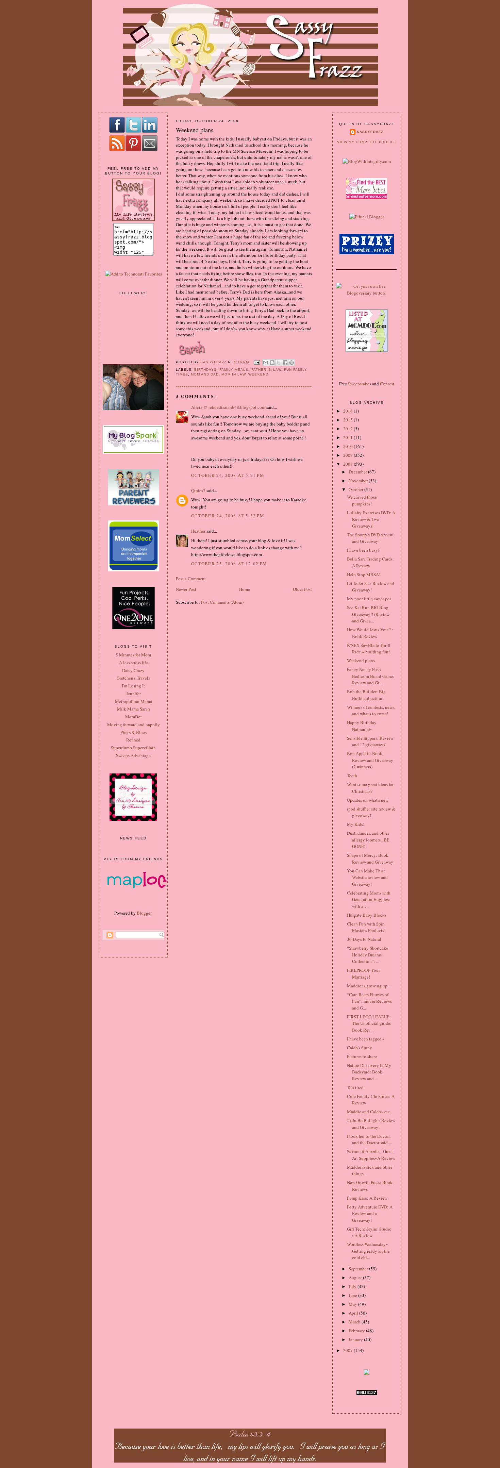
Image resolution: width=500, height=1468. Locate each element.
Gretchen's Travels (133, 678)
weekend (258, 374)
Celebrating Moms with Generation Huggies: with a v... (368, 899)
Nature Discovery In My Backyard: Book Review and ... (369, 1072)
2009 (348, 455)
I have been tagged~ (365, 1039)
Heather (198, 531)
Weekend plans (361, 660)
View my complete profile (366, 142)
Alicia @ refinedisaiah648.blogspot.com (228, 407)
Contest (387, 384)
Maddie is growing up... (368, 986)
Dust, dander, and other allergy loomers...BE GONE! (368, 839)
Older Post (302, 589)
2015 (348, 420)
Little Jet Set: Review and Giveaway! (370, 586)
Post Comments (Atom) (222, 602)
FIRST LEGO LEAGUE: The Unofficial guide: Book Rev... (369, 1023)
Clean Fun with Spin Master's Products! (366, 927)
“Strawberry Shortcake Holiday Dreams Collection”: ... (367, 954)
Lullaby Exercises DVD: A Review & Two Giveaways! (371, 519)
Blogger (144, 913)
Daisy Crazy (133, 670)
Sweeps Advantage (133, 755)
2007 (348, 1350)
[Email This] (265, 362)
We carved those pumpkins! (362, 500)
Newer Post (186, 589)
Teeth (352, 775)
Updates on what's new (367, 800)
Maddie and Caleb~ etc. (369, 1111)
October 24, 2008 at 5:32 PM (227, 516)
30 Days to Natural (364, 939)
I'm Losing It (133, 686)
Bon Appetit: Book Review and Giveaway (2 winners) (370, 760)
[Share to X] (278, 362)
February (357, 1331)
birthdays (205, 369)
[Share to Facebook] (285, 362)
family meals (233, 369)
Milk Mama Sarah (133, 709)
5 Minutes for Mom (133, 655)
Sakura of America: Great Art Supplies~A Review (371, 1154)
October (356, 489)
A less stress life (133, 663)
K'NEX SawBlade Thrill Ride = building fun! (368, 648)
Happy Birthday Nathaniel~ (362, 725)
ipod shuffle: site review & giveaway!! (371, 812)
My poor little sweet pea (369, 599)
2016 (348, 411)
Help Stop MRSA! (363, 574)
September (359, 1269)
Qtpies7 (198, 490)
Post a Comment (191, 578)
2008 (348, 464)
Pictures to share (362, 1056)
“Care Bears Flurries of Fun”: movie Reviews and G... (369, 1001)
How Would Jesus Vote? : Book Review (370, 633)
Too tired (355, 1087)
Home (244, 589)
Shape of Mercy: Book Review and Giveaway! (371, 858)
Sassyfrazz (370, 132)
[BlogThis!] (272, 362)
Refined (133, 740)
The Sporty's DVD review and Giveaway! (370, 538)
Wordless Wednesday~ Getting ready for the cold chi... (368, 1251)
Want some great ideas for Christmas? (370, 787)
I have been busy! (363, 550)
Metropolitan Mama (133, 701)
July (353, 1286)
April (354, 1313)
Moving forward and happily (133, 724)
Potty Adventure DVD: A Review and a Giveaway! (370, 1213)
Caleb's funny (359, 1048)
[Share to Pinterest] (291, 362)
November (359, 481)
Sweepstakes (359, 384)
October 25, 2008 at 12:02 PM (229, 564)
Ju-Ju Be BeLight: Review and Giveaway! (371, 1123)
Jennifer (133, 693)
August (356, 1277)
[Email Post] (256, 362)
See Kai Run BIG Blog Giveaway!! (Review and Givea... (368, 614)
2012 (348, 429)
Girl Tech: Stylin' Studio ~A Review (369, 1232)
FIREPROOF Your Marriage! (363, 973)
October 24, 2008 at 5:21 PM (227, 475)
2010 (348, 446)
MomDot (133, 717)
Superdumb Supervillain (133, 748)
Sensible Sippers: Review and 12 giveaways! (370, 741)
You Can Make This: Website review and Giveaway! (367, 877)
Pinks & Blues (133, 732)
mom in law (233, 374)
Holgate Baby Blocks (366, 915)
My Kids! (355, 824)
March (355, 1322)
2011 (348, 437)
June (353, 1295)
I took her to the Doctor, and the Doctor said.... (369, 1139)
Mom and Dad (205, 374)
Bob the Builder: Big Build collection (366, 694)
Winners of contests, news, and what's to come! (371, 710)
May (353, 1304)
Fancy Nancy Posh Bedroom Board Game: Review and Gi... (370, 676)
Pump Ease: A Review (367, 1198)
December (358, 472)
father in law (266, 369)
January (356, 1339)
